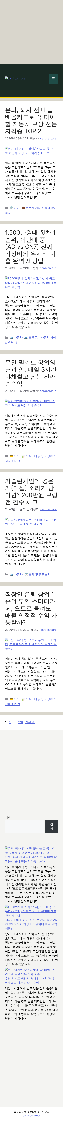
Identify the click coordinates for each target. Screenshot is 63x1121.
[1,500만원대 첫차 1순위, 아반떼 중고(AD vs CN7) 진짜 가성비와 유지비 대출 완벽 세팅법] (31, 911)
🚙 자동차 (16, 337)
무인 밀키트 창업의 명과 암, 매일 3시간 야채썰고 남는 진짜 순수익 (31, 373)
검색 (8, 817)
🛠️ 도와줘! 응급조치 (37, 574)
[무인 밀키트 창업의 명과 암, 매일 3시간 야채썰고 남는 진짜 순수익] (31, 972)
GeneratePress (31, 1115)
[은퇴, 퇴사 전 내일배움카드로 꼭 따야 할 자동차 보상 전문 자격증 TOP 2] (31, 850)
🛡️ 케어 (15, 207)
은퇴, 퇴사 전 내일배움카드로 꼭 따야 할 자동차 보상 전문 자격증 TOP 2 (31, 120)
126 (20, 722)
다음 (30, 722)
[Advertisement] (31, 31)
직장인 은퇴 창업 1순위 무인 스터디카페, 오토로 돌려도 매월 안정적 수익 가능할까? (31, 608)
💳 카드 (15, 456)
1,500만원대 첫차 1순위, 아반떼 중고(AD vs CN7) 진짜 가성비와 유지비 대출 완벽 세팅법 (30, 246)
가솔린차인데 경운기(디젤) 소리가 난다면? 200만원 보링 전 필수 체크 (31, 491)
